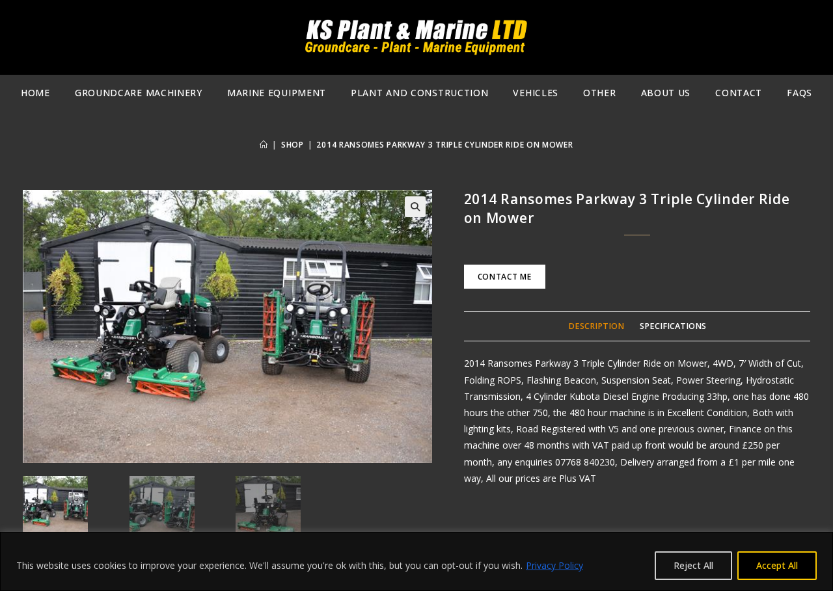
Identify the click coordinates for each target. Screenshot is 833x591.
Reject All (693, 565)
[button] (415, 206)
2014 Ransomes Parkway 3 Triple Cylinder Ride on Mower (444, 144)
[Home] (264, 144)
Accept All (777, 565)
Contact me (505, 276)
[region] (416, 561)
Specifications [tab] (673, 326)
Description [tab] (596, 326)
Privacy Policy (554, 565)
